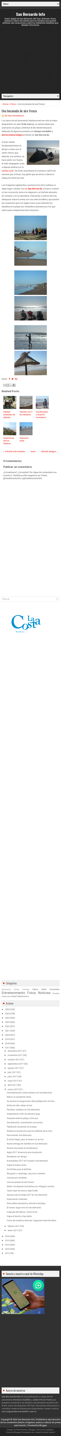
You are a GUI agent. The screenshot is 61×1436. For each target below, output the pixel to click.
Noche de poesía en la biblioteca (22, 1148)
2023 (7, 1022)
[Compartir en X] (11, 385)
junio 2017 (12, 1076)
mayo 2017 (13, 1081)
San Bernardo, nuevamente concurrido (25, 1122)
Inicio (33, 451)
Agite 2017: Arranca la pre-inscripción (24, 1152)
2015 (7, 1240)
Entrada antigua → (49, 451)
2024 (7, 1018)
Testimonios (23, 996)
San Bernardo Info (30, 14)
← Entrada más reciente (14, 451)
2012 (7, 1253)
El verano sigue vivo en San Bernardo (24, 1207)
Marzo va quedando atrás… (19, 1097)
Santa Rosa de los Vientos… (8, 441)
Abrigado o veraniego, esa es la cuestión (26, 1173)
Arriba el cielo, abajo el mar (19, 1105)
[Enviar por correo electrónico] (4, 385)
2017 (7, 1047)
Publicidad (6, 996)
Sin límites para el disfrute (19, 1169)
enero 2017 (13, 1230)
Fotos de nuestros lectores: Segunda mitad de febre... (32, 1220)
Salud (14, 996)
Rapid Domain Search (45, 1432)
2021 (7, 1030)
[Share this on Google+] (16, 379)
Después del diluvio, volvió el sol (22, 1212)
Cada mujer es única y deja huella (22, 1190)
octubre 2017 (14, 1059)
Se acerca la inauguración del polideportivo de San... (31, 1101)
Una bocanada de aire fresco (19, 111)
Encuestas (54, 989)
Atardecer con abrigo (17, 1156)
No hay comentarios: (14, 115)
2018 (7, 1043)
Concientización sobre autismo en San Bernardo (29, 1092)
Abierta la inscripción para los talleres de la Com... (30, 1131)
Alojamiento (6, 989)
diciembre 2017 (15, 1051)
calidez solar (8, 171)
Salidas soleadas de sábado (9, 415)
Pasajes (56, 993)
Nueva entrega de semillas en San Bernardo (27, 1143)
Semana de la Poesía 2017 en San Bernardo (27, 1195)
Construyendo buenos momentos (42, 415)
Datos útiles (39, 989)
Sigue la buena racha (16, 1165)
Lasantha (49, 1430)
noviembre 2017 (15, 1055)
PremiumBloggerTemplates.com (20, 1432)
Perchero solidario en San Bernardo (23, 1109)
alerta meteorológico (13, 135)
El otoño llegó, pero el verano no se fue (25, 1139)
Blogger (43, 1425)
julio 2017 (12, 1072)
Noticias (44, 993)
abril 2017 (12, 1085)
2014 (7, 1245)
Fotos (13, 104)
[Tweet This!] (12, 379)
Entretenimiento (13, 993)
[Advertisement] (30, 59)
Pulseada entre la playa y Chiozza (22, 1118)
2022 (7, 1026)
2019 (7, 1039)
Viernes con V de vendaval (26, 413)
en (33, 188)
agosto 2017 (14, 1068)
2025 (7, 1013)
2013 (7, 1249)
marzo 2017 (13, 1089)
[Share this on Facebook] (9, 379)
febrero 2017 (14, 1226)
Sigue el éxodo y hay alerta (19, 1216)
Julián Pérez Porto (42, 1400)
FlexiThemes (21, 1430)
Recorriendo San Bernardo (19, 1135)
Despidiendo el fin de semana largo (23, 1114)
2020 (7, 1035)
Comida (25, 989)
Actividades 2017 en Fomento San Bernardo (27, 1161)
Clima (16, 989)
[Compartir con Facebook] (14, 385)
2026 (7, 1009)
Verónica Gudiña (21, 1400)
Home (5, 104)
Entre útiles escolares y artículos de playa (26, 1203)
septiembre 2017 (15, 1064)
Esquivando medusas (17, 1199)
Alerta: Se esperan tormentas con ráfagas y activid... (31, 1186)
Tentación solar (24, 439)
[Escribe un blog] (7, 385)
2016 (7, 1236)
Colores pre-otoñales (17, 1178)
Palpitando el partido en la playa (22, 1126)
